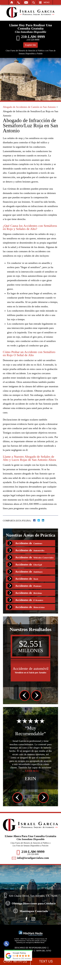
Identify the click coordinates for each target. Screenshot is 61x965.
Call (18, 2)
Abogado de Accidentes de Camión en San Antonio (29, 107)
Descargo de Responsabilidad (30, 948)
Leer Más (39, 774)
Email (26, 2)
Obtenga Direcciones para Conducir (34, 903)
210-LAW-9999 (33, 851)
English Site (30, 45)
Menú (47, 2)
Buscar (33, 2)
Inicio (12, 2)
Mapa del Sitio (43, 951)
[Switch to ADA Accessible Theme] (6, 944)
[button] (24, 695)
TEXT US (46, 961)
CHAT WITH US (15, 961)
